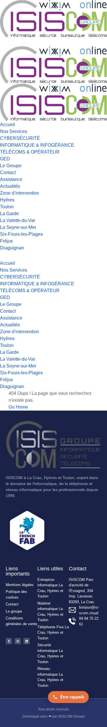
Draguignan (12, 247)
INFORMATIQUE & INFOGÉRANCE (37, 145)
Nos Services (13, 131)
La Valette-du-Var (17, 220)
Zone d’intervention (19, 193)
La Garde (9, 213)
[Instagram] (18, 641)
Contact (8, 172)
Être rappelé (72, 697)
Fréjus (6, 241)
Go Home (18, 407)
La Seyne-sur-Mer (18, 227)
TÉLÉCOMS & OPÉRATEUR (30, 152)
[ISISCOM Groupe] (53, 18)
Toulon (7, 206)
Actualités (10, 186)
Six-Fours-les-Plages (21, 234)
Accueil (7, 124)
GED (5, 158)
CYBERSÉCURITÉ (20, 138)
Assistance (11, 179)
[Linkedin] (26, 641)
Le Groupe (10, 165)
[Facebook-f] (9, 641)
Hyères (7, 199)
